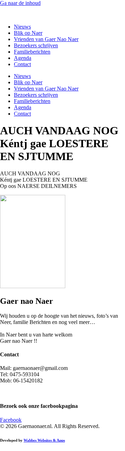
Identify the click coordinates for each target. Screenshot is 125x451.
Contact (22, 64)
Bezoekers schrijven (36, 45)
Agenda (22, 58)
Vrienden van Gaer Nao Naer (46, 39)
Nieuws (22, 27)
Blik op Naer (28, 33)
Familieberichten (32, 52)
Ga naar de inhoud (20, 3)
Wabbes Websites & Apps (44, 440)
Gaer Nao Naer (17, 15)
